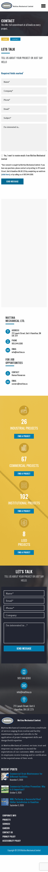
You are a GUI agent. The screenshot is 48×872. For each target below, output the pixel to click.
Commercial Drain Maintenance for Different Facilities (26, 775)
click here (5, 174)
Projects (6, 819)
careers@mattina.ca (19, 383)
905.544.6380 (17, 343)
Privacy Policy (8, 836)
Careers (6, 828)
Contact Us (7, 832)
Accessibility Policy (11, 840)
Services (6, 823)
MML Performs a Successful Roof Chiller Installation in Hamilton (25, 801)
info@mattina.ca (18, 352)
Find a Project (24, 436)
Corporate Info (9, 815)
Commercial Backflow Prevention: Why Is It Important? (27, 788)
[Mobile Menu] (43, 8)
